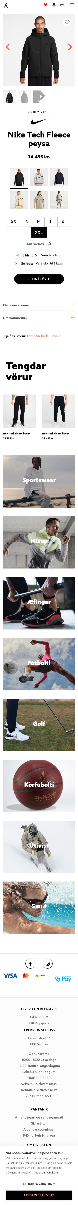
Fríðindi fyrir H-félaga (39, 1135)
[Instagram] (48, 964)
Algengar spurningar (39, 1129)
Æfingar (39, 602)
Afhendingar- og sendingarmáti (39, 1117)
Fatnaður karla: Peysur (44, 336)
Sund (39, 906)
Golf (39, 723)
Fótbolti (39, 663)
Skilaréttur (39, 1123)
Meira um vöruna (16, 305)
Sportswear (39, 480)
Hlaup (39, 541)
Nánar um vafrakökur (46, 1172)
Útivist (39, 845)
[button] (70, 47)
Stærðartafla (35, 244)
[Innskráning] (54, 5)
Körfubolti (39, 784)
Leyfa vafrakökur (39, 1195)
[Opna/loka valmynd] (72, 5)
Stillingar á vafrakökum (39, 1183)
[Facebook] (30, 964)
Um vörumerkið (15, 318)
